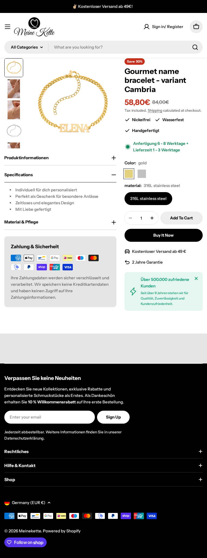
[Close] (196, 278)
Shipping (155, 110)
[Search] (195, 47)
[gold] (129, 173)
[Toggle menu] (7, 26)
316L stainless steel (148, 198)
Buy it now (163, 235)
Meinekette (30, 530)
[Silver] (141, 173)
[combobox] (103, 47)
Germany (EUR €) (28, 502)
